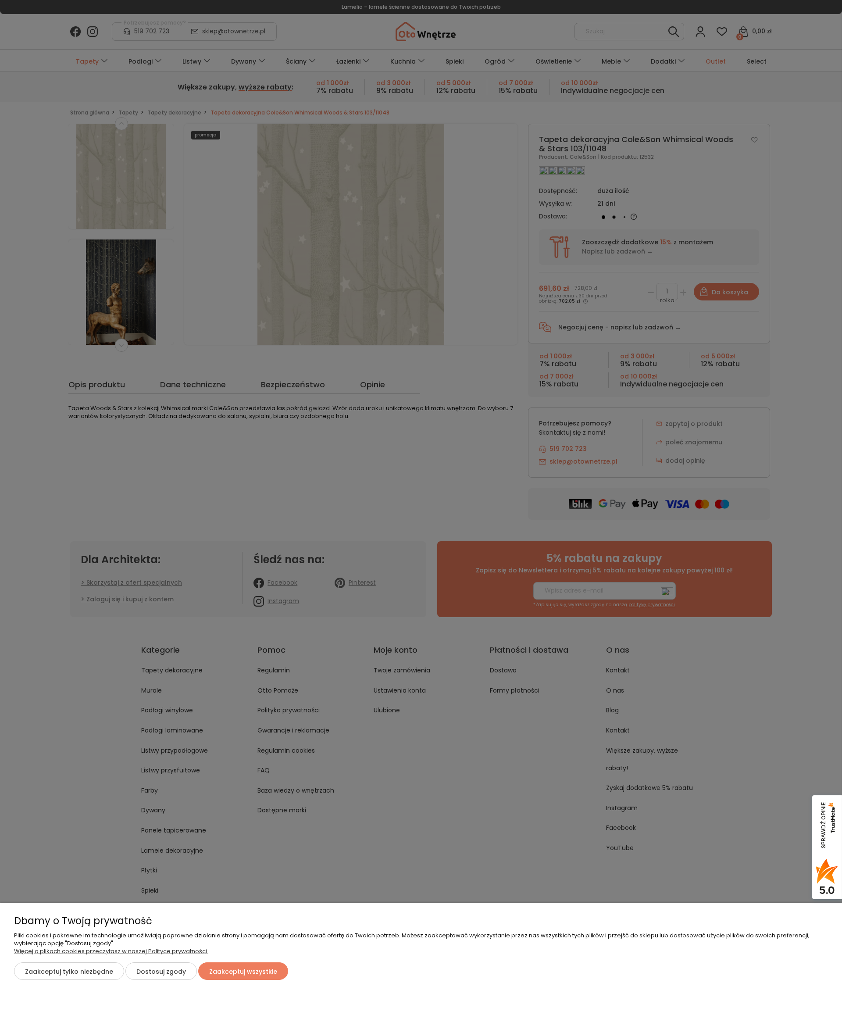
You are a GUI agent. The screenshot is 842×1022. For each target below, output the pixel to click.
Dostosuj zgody (161, 971)
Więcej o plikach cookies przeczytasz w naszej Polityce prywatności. (111, 951)
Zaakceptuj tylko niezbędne (69, 971)
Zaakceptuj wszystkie (243, 971)
